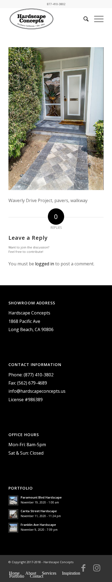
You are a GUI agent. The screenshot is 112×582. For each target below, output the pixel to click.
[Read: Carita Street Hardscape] (13, 514)
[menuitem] (83, 19)
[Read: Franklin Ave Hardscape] (13, 528)
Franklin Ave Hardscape (38, 525)
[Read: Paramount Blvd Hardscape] (13, 500)
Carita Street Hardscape (39, 511)
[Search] (83, 19)
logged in (44, 264)
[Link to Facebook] (83, 570)
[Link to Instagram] (97, 570)
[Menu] (96, 19)
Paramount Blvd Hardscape (41, 497)
